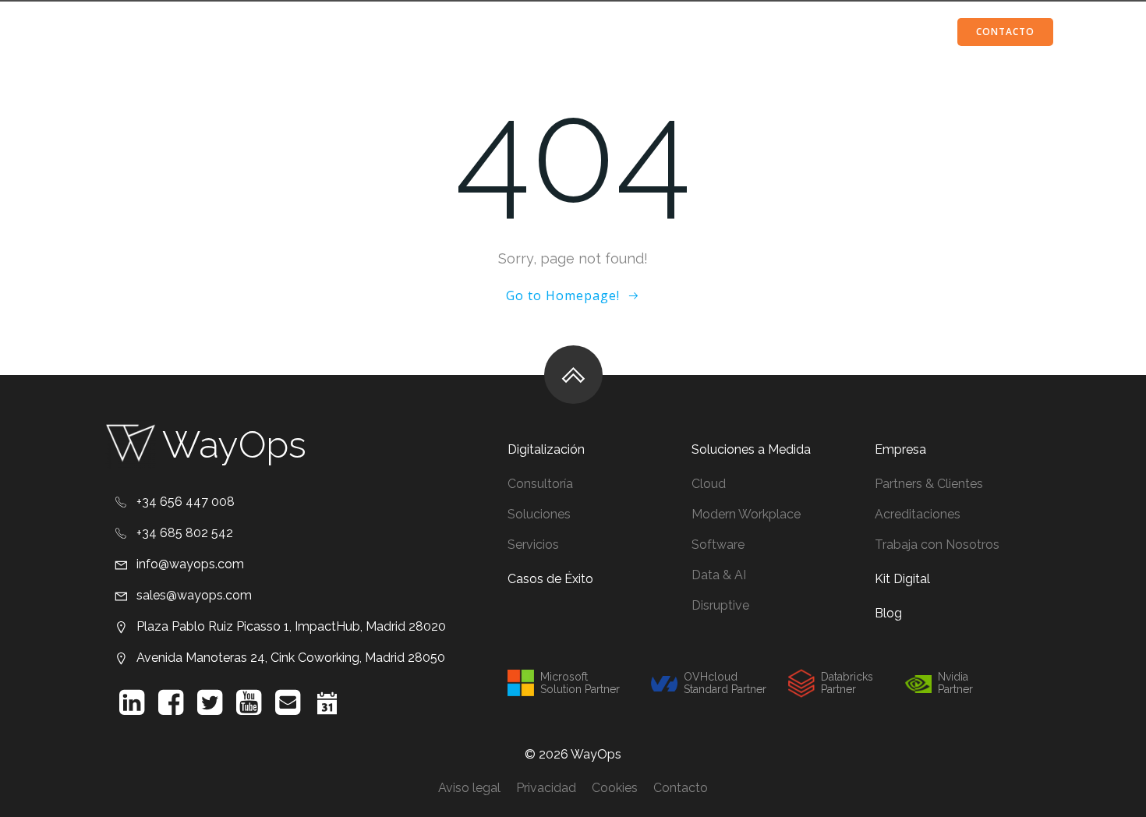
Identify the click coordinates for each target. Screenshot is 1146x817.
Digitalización (308, 31)
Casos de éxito (598, 31)
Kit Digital (801, 31)
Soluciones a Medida (460, 31)
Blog (879, 31)
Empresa (699, 31)
